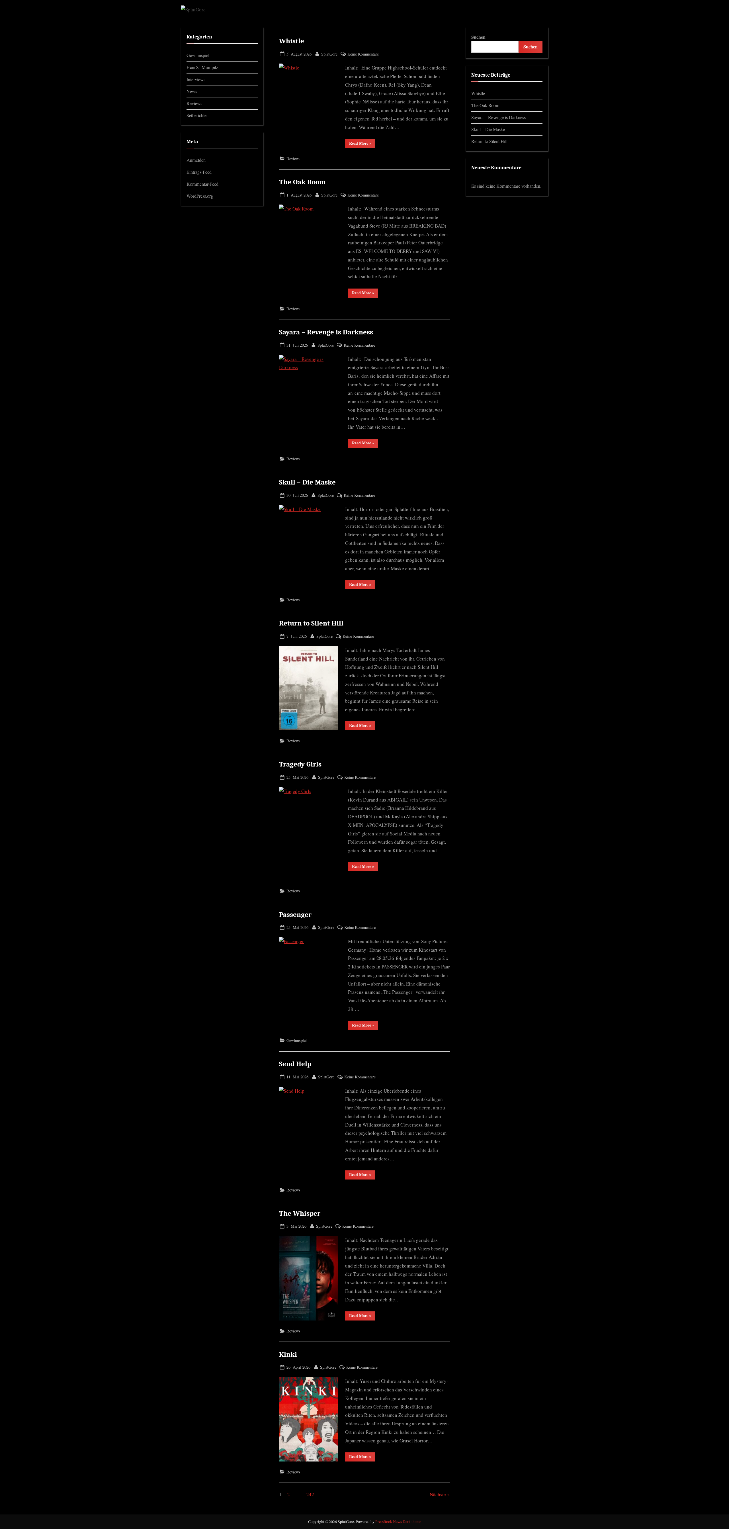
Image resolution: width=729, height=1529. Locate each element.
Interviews (196, 79)
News (192, 91)
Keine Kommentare (363, 54)
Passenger (295, 915)
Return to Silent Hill (311, 623)
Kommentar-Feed (202, 184)
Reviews (293, 158)
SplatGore (329, 54)
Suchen (478, 37)
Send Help (295, 1064)
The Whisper (299, 1213)
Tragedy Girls (300, 764)
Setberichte (196, 115)
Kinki (288, 1354)
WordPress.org (200, 196)
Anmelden (196, 160)
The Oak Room (302, 182)
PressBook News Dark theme (398, 1521)
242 (310, 1494)
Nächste (438, 1494)
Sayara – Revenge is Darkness (326, 332)
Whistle (291, 41)
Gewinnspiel (296, 1040)
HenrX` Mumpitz (202, 67)
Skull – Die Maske (307, 482)
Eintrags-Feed (199, 172)
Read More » (362, 143)
